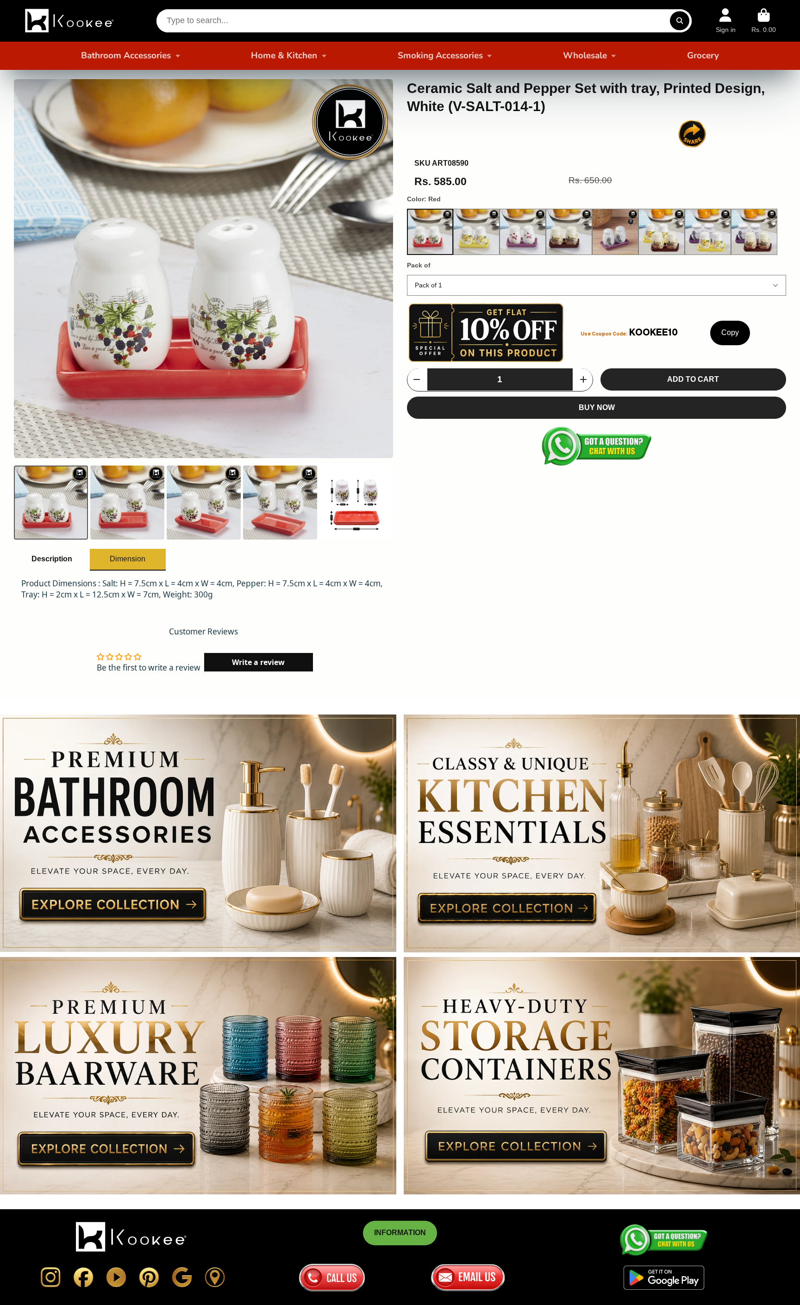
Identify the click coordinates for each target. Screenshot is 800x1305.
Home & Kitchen (284, 56)
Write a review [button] (258, 662)
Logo (70, 21)
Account (726, 20)
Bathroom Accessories (126, 56)
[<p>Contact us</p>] (332, 1278)
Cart (763, 20)
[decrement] (416, 379)
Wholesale (585, 56)
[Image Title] (50, 1277)
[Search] (679, 20)
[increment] (583, 379)
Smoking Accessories (440, 56)
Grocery (703, 56)
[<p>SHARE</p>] (692, 134)
